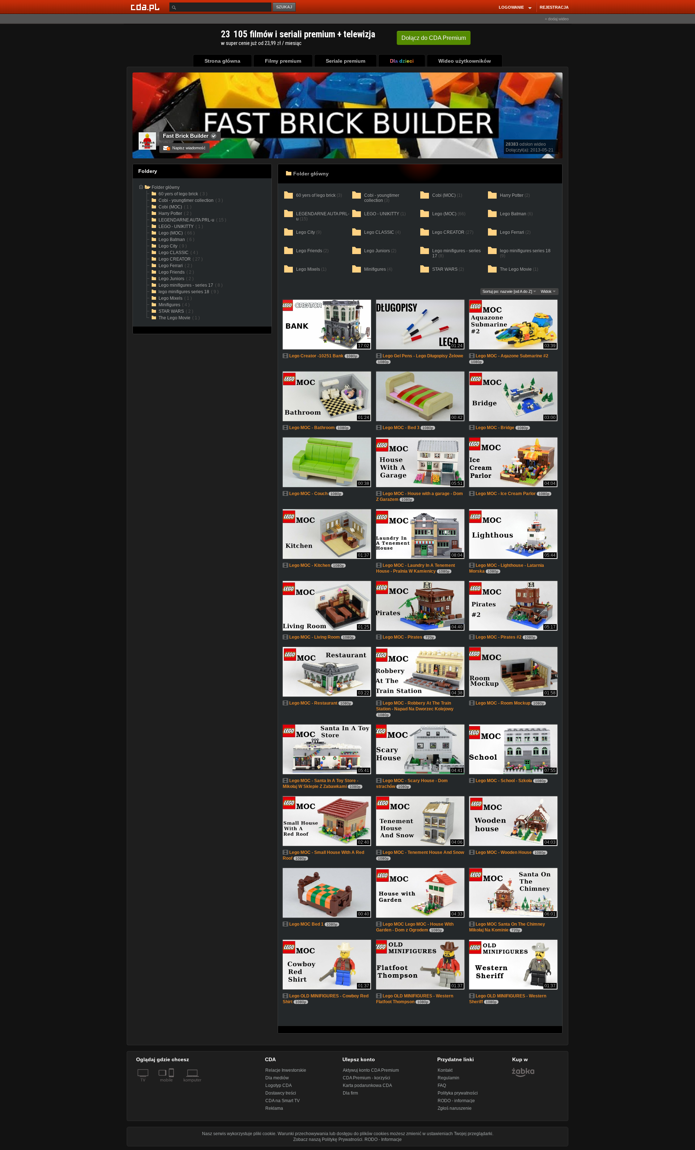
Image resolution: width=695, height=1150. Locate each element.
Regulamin (448, 1077)
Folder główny (311, 174)
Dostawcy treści (280, 1093)
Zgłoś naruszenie (455, 1108)
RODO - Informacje (383, 1139)
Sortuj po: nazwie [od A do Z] (508, 291)
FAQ (442, 1085)
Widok (547, 291)
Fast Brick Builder (185, 136)
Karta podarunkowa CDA (367, 1085)
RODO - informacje (456, 1100)
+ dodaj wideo (557, 19)
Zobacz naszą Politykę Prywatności (327, 1139)
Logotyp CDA (278, 1085)
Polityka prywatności (458, 1093)
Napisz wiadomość (187, 148)
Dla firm (350, 1093)
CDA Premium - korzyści (366, 1077)
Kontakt (445, 1070)
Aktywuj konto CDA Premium (371, 1070)
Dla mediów (277, 1077)
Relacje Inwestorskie (285, 1070)
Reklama (274, 1108)
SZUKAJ (284, 7)
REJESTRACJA (554, 7)
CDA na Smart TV (282, 1100)
